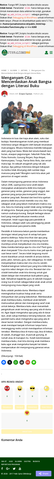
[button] (46, 52)
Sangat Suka (27, 432)
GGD (11, 461)
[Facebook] (2, 468)
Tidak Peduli (46, 407)
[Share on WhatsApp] (16, 362)
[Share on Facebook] (4, 362)
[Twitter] (14, 468)
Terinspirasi (32, 407)
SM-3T (4, 461)
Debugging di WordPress (25, 17)
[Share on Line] (34, 362)
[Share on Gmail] (28, 362)
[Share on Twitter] (10, 362)
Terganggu (7, 407)
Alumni (18, 461)
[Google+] (8, 468)
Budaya (36, 461)
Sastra (27, 461)
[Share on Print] (22, 362)
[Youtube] (20, 468)
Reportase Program (10, 464)
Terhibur (19, 407)
